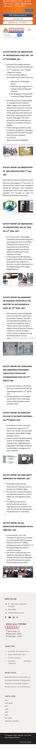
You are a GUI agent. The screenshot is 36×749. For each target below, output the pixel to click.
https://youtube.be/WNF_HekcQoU (22, 338)
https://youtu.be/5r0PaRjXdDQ (17, 140)
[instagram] (13, 617)
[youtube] (10, 617)
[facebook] (6, 617)
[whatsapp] (17, 617)
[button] (4, 150)
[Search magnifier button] (19, 35)
